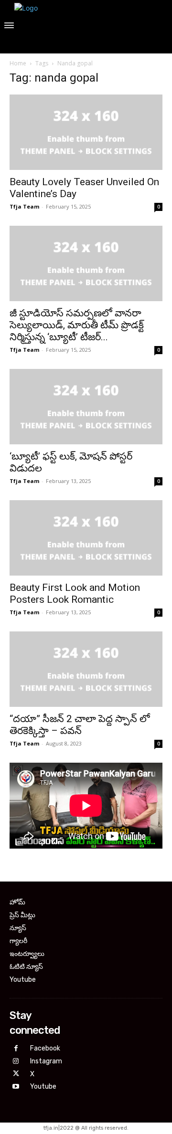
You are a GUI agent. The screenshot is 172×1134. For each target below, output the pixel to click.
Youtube (43, 1086)
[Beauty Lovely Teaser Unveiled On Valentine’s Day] (86, 132)
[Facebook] (16, 1048)
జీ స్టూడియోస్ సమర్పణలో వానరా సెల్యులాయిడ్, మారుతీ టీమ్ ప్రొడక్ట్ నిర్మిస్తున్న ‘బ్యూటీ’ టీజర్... (77, 325)
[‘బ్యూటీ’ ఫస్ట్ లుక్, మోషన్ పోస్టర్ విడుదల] (86, 406)
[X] (16, 1074)
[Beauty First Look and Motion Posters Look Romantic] (86, 538)
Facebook (45, 1048)
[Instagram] (16, 1061)
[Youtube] (16, 1087)
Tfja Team (24, 206)
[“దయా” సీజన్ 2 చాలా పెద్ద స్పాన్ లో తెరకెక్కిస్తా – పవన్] (86, 669)
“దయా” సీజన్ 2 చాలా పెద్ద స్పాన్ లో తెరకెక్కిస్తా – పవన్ (80, 724)
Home (18, 63)
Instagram (46, 1061)
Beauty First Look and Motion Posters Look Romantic (75, 593)
